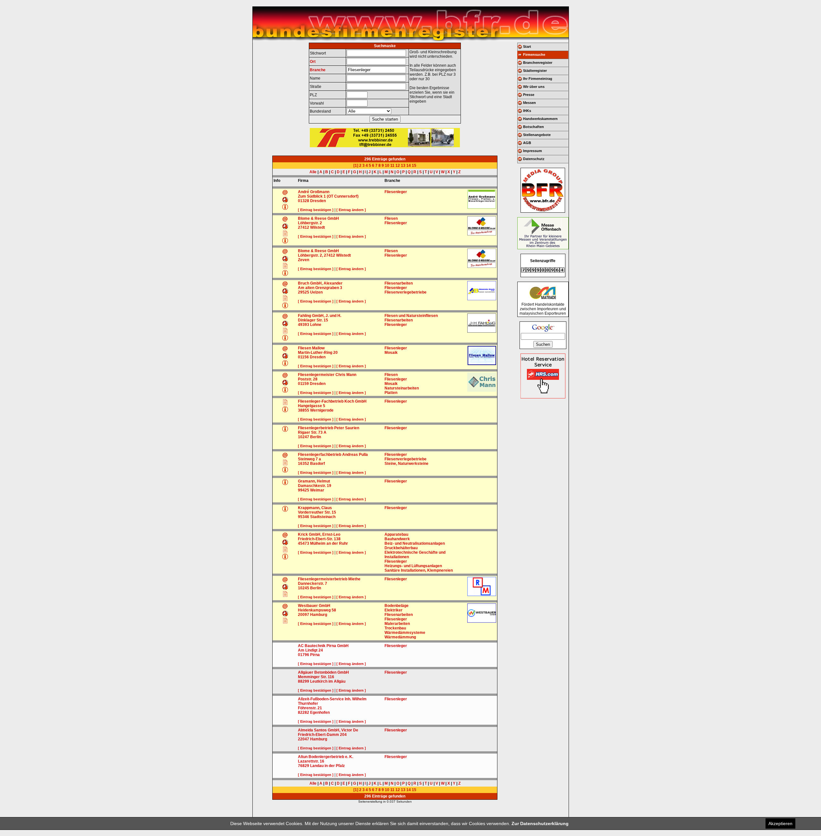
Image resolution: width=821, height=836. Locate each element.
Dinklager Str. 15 (313, 320)
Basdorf (317, 463)
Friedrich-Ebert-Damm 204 (322, 734)
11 (392, 165)
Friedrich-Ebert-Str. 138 (319, 539)
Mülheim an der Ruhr (329, 543)
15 (414, 165)
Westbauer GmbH (314, 605)
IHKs (527, 111)
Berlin (315, 437)
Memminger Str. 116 (316, 677)
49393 (303, 324)
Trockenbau (395, 628)
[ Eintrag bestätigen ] (316, 210)
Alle (313, 172)
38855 (303, 410)
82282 (303, 712)
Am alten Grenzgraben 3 (320, 288)
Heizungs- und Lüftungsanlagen (413, 566)
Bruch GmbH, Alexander (320, 283)
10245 (303, 588)
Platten (391, 392)
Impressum (532, 151)
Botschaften (533, 127)
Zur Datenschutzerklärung (540, 823)
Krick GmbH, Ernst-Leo (319, 534)
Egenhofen (320, 712)
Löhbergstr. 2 (310, 223)
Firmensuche (534, 54)
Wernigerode (322, 410)
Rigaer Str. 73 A (312, 432)
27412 (303, 227)
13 (403, 165)
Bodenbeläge (397, 605)
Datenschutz (534, 159)
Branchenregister (537, 62)
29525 (303, 292)
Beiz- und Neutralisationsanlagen (415, 543)
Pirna (315, 655)
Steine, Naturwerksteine (406, 463)
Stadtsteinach (322, 517)
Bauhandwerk (397, 539)
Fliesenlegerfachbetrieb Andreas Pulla (333, 454)
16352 (303, 463)
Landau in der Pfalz (327, 765)
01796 (303, 655)
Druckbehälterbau (401, 548)
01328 (303, 201)
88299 (303, 681)
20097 (303, 614)
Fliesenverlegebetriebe (406, 292)
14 (408, 165)
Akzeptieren (780, 823)
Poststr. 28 (307, 379)
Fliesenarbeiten (399, 283)
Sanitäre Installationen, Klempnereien (419, 570)
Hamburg (318, 614)
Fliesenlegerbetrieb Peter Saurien (328, 428)
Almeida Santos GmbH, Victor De (328, 730)
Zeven (303, 260)
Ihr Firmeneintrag (537, 79)
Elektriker (393, 610)
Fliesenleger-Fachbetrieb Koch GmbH (332, 401)
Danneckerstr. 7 (312, 583)
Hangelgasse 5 (311, 406)
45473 (303, 543)
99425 (303, 490)
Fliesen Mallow (311, 348)
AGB (527, 143)
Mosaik (391, 352)
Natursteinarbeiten (402, 388)
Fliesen (391, 218)
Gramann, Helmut (314, 481)
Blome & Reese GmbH (318, 218)
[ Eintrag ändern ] (351, 210)
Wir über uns (534, 87)
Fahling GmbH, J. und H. (319, 315)
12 (397, 165)
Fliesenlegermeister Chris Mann (327, 374)
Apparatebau (396, 534)
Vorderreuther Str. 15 (317, 512)
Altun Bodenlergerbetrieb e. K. (325, 757)
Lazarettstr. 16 (311, 761)
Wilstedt (317, 227)
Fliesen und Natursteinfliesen (411, 315)
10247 (303, 437)
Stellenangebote (537, 135)
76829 (303, 765)
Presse (528, 95)
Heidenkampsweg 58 (317, 610)
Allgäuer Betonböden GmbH (323, 672)
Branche (318, 70)
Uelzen (316, 292)
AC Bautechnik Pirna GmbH (323, 646)
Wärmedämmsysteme (405, 632)
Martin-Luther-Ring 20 (318, 352)
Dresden (318, 201)
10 (387, 165)
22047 (303, 739)
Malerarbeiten (397, 623)
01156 (303, 357)
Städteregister (535, 71)
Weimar (317, 490)
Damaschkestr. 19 (314, 485)
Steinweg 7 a (309, 459)
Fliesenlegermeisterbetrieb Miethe (329, 579)
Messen (529, 103)
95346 (303, 517)
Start (527, 46)
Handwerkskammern (540, 119)
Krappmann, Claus (315, 508)
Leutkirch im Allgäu (327, 681)
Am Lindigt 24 (310, 650)
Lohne (315, 324)
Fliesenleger (396, 192)
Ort (313, 61)
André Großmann (313, 192)
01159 (303, 383)
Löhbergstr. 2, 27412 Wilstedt (324, 255)
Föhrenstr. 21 (310, 708)
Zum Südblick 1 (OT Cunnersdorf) (328, 196)
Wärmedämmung (400, 637)
